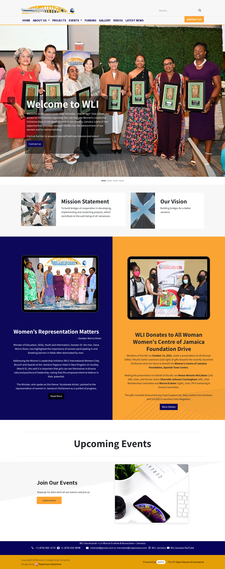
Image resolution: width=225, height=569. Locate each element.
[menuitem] (26, 20)
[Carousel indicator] (103, 181)
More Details (168, 407)
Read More (56, 396)
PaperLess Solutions (49, 564)
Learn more (49, 500)
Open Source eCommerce (190, 562)
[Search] (200, 10)
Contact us (35, 143)
